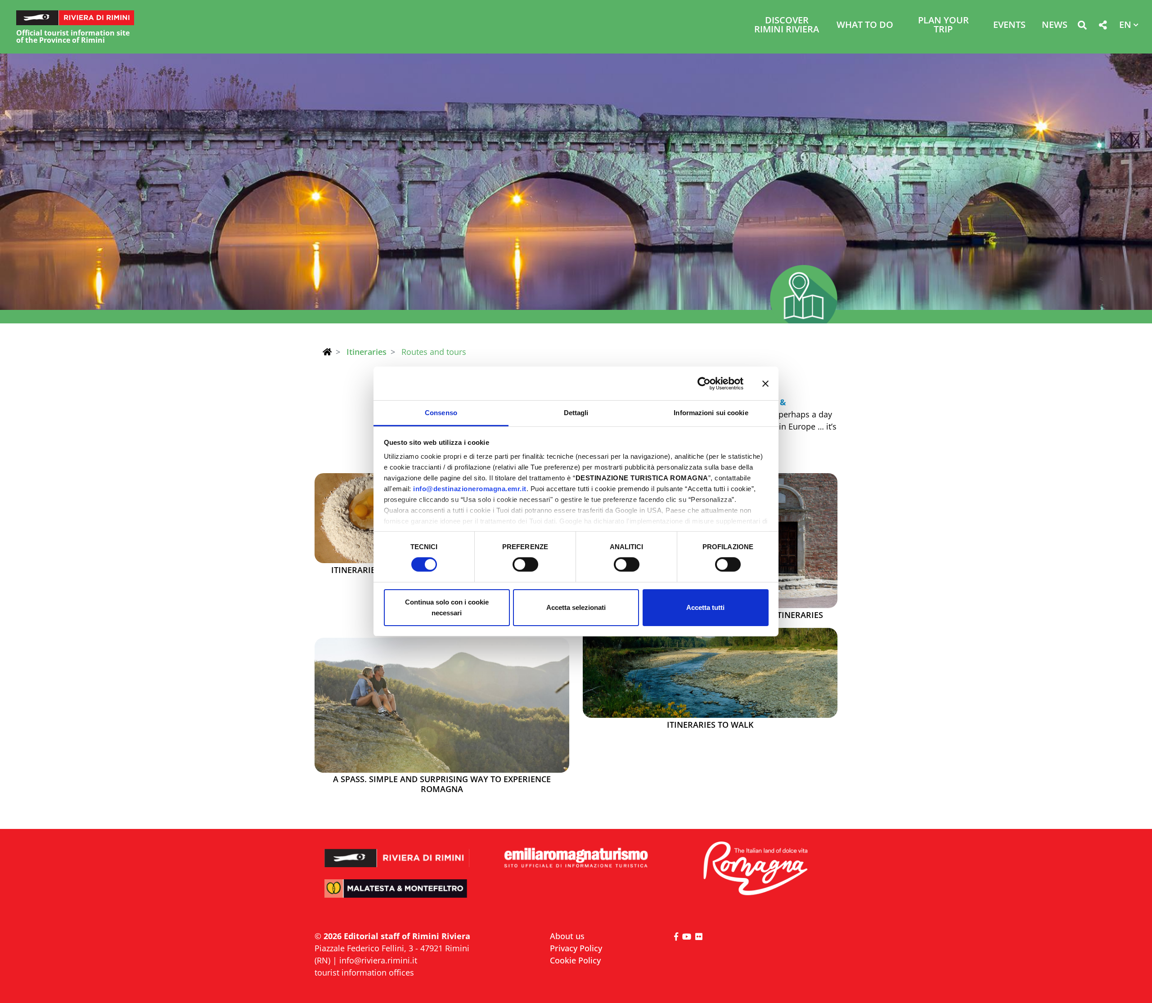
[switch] (525, 564)
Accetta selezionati (576, 607)
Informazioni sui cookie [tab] (711, 412)
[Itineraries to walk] (710, 673)
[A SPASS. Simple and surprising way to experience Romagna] (442, 705)
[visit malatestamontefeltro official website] (397, 894)
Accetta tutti (705, 607)
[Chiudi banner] (765, 383)
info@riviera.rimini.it (378, 960)
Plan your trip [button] (943, 25)
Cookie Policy (575, 960)
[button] (1082, 27)
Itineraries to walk (710, 725)
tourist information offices (364, 972)
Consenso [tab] (441, 412)
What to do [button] (865, 25)
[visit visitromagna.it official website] (754, 869)
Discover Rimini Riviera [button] (786, 25)
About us (567, 936)
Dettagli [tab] (576, 412)
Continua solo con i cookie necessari (447, 607)
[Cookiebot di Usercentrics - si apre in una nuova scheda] (704, 383)
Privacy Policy (576, 948)
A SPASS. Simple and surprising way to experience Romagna (442, 784)
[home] (327, 351)
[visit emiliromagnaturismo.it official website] (575, 858)
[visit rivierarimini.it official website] (397, 852)
